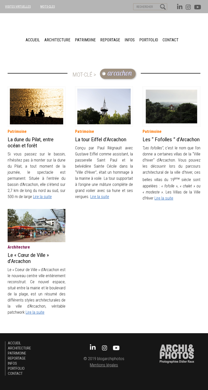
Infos (130, 40)
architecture (57, 40)
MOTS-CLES (47, 6)
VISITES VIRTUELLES (18, 6)
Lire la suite (42, 196)
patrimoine (85, 40)
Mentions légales (104, 365)
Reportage (110, 40)
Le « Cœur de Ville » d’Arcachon (28, 258)
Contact (171, 40)
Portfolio (148, 40)
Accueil (33, 40)
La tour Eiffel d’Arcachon (100, 139)
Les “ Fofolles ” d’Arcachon (171, 139)
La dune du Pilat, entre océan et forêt (31, 142)
